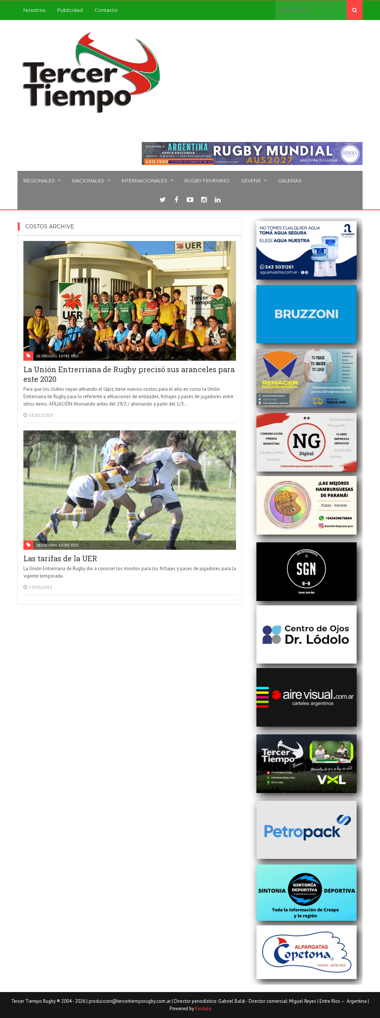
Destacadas (46, 356)
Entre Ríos (68, 356)
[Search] (355, 10)
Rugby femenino (206, 181)
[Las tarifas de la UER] (129, 490)
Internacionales (144, 181)
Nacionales (88, 181)
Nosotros (34, 10)
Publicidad (70, 10)
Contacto (106, 10)
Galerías (290, 181)
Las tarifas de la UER (60, 558)
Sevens (251, 181)
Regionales (39, 181)
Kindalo (203, 1008)
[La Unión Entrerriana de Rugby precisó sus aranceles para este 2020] (129, 300)
